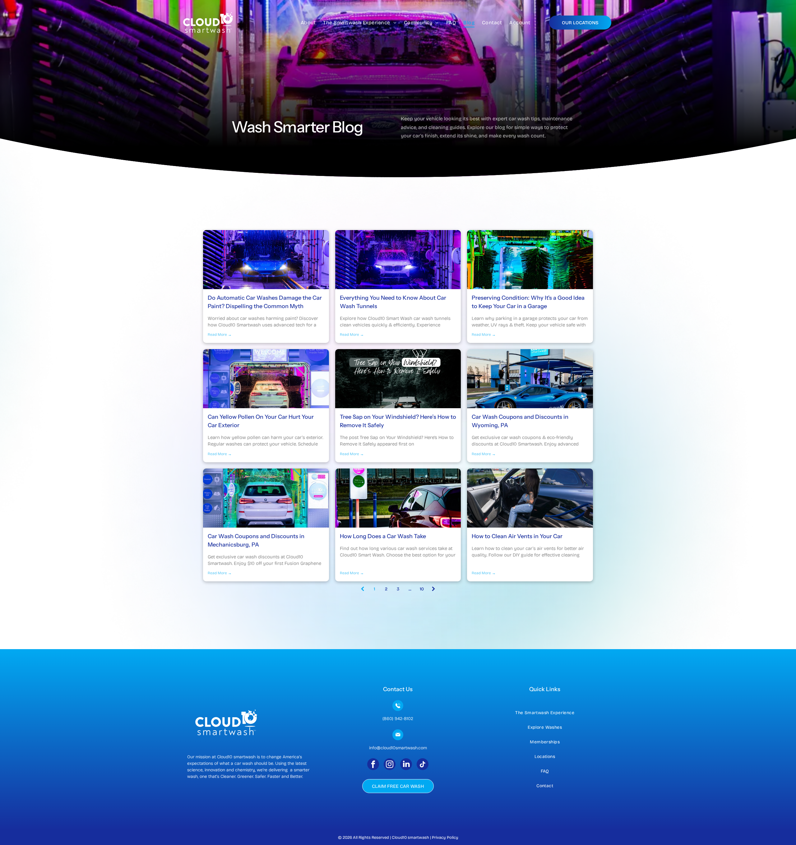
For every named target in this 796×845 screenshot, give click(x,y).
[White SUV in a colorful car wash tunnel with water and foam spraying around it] (266, 498)
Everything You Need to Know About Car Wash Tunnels (393, 302)
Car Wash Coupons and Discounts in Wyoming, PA (520, 421)
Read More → (220, 334)
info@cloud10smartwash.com (398, 747)
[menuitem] (308, 22)
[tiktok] (422, 765)
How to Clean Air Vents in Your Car (517, 536)
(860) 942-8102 (397, 718)
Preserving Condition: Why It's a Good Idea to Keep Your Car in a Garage (528, 302)
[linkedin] (406, 765)
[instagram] (390, 765)
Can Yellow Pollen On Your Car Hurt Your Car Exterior (261, 421)
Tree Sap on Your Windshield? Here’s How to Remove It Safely (398, 421)
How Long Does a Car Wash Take (383, 536)
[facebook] (373, 765)
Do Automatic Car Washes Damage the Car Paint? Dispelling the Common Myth (265, 302)
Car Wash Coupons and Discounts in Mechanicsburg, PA (256, 540)
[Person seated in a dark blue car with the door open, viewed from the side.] (530, 498)
